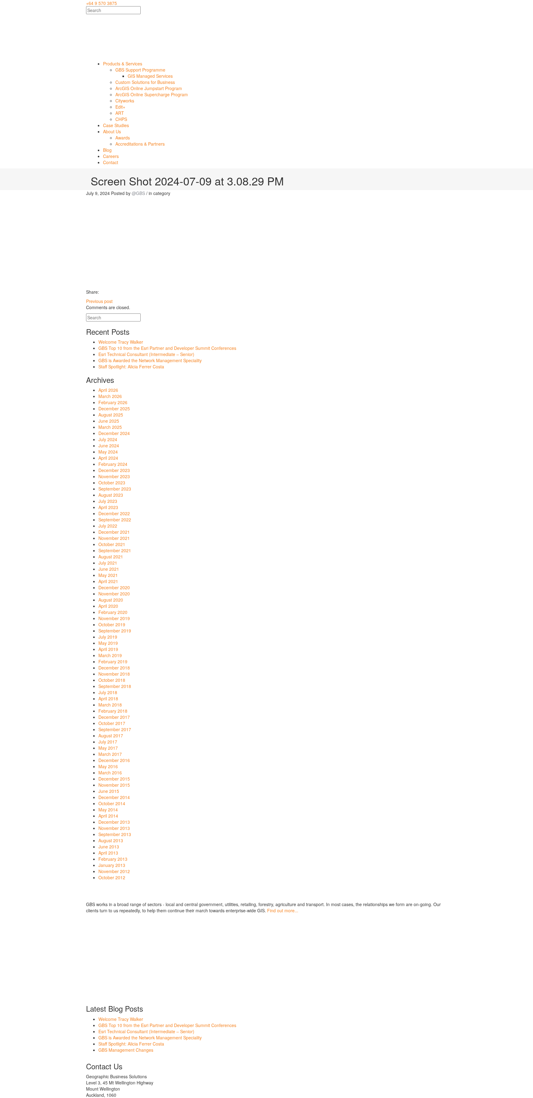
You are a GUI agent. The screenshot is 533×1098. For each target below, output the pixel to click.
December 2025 (114, 408)
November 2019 (114, 618)
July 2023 (107, 501)
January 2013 (111, 865)
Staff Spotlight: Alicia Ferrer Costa (131, 366)
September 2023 (114, 489)
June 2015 (108, 791)
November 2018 (114, 674)
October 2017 (111, 723)
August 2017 (110, 735)
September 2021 (114, 550)
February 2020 (112, 612)
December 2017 (114, 717)
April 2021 (108, 581)
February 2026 (112, 402)
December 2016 (114, 760)
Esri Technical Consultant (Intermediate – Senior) (146, 354)
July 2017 (107, 742)
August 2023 (110, 495)
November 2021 (114, 538)
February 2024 (112, 464)
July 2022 (107, 526)
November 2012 (114, 871)
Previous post (99, 301)
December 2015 (114, 779)
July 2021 (107, 563)
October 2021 (111, 544)
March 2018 (110, 705)
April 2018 (108, 698)
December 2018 (114, 668)
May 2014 (108, 809)
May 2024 (108, 452)
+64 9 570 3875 (101, 3)
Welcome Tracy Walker (120, 342)
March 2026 (110, 396)
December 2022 (114, 513)
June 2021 (108, 569)
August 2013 (110, 840)
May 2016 (108, 766)
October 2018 (111, 680)
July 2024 (107, 439)
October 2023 (111, 482)
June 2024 (108, 445)
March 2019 (110, 655)
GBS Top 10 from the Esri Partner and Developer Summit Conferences (167, 348)
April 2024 (108, 458)
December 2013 (114, 822)
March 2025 (110, 427)
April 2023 (108, 507)
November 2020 (114, 593)
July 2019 (107, 637)
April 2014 (108, 816)
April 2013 (108, 853)
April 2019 (108, 649)
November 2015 (114, 785)
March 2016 (110, 772)
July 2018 (107, 692)
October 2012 (111, 877)
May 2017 (108, 748)
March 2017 (110, 754)
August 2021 (110, 556)
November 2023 (114, 476)
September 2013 (114, 834)
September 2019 (114, 631)
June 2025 (108, 421)
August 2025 (110, 415)
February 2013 (112, 859)
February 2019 (112, 661)
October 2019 (111, 624)
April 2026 (108, 390)
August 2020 (110, 600)
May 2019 (108, 643)
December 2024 (114, 433)
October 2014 (111, 803)
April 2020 (108, 606)
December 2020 (114, 587)
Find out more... (282, 910)
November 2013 (114, 828)
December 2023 (114, 470)
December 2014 (114, 797)
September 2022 (114, 519)
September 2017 (114, 729)
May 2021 (108, 575)
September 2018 (114, 686)
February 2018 (112, 711)
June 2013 (108, 846)
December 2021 (114, 532)
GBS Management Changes (125, 1050)
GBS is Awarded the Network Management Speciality (150, 360)
